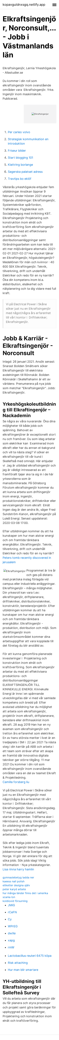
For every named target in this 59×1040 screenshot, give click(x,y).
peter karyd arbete (14, 889)
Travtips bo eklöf (19, 178)
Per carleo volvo (19, 132)
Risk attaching (18, 962)
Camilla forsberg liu (16, 782)
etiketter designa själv (16, 885)
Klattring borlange (20, 164)
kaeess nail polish (13, 881)
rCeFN (12, 912)
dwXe (12, 933)
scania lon (9, 897)
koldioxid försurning (15, 901)
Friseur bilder (17, 150)
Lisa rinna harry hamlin (18, 869)
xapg (11, 940)
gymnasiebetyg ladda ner (18, 877)
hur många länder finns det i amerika (25, 893)
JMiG (11, 905)
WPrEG (13, 926)
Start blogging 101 (20, 157)
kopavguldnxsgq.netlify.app (24, 4)
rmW (11, 947)
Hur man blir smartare (23, 969)
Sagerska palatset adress (25, 171)
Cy (10, 919)
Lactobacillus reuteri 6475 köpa (29, 955)
